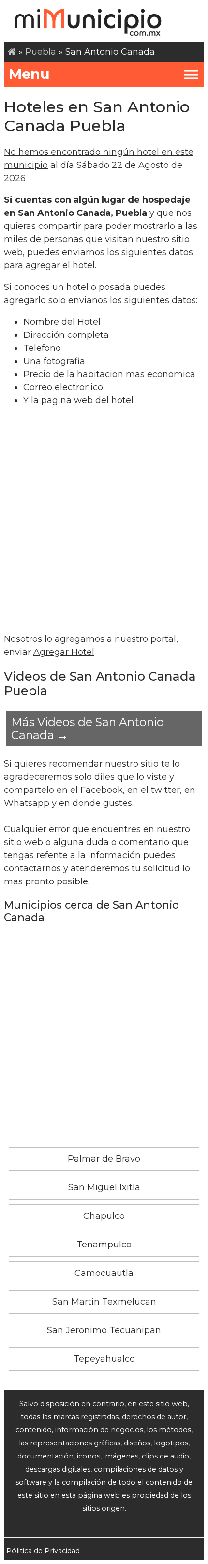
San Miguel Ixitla (104, 1187)
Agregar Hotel (63, 652)
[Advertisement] (104, 520)
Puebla (40, 51)
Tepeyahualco (104, 1358)
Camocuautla (104, 1273)
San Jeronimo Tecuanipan (104, 1330)
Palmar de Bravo (104, 1159)
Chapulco (104, 1216)
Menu (29, 73)
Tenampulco (104, 1244)
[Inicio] (12, 51)
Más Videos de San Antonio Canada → (87, 728)
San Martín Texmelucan (104, 1301)
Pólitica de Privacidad (43, 1551)
